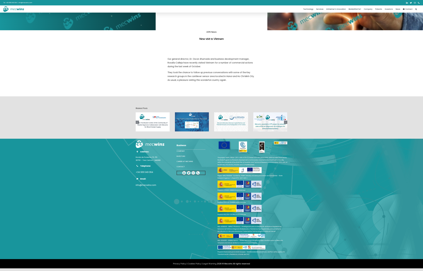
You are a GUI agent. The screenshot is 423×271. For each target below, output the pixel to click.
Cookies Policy (194, 263)
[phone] (198, 173)
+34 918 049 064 (144, 172)
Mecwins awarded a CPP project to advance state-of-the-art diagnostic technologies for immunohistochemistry (270, 122)
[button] (416, 9)
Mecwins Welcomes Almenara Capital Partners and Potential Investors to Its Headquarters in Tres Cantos (231, 122)
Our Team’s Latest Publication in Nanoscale (192, 122)
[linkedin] (184, 173)
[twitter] (188, 173)
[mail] (193, 173)
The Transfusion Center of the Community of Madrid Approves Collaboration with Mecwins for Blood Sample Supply (152, 122)
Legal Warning (209, 263)
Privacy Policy (179, 263)
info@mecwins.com (25, 3)
